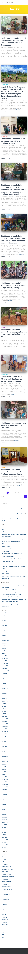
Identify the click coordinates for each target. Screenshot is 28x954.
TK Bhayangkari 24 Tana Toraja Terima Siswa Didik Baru (13, 571)
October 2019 (4, 819)
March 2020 (4, 807)
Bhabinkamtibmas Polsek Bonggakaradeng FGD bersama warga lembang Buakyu (13, 285)
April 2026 (4, 622)
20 (14, 516)
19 (10, 516)
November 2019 (5, 817)
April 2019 (4, 834)
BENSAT (3, 861)
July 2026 (4, 615)
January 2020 (4, 812)
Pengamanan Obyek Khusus (7, 548)
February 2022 (5, 749)
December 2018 (5, 844)
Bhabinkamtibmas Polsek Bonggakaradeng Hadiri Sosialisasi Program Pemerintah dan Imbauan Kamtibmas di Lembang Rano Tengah (14, 189)
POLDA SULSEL (5, 871)
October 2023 (4, 698)
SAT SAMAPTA (5, 924)
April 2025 (4, 653)
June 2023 (4, 708)
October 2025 (4, 638)
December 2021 (5, 754)
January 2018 (4, 847)
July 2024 (4, 675)
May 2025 (4, 650)
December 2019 (5, 814)
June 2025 (4, 648)
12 (10, 513)
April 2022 (4, 744)
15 (21, 513)
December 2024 (5, 663)
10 (2, 513)
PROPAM (3, 909)
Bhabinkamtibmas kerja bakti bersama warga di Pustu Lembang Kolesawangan (13, 141)
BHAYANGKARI (5, 864)
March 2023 (4, 716)
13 (14, 513)
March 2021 (4, 776)
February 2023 (5, 718)
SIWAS (3, 932)
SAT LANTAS (4, 917)
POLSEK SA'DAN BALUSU (7, 889)
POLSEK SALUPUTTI (4, 84)
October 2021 (4, 759)
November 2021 (5, 756)
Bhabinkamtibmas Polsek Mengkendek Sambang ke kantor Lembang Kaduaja (11, 379)
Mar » (5, 520)
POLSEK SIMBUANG (4, 233)
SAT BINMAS (4, 912)
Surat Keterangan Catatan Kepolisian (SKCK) (11, 563)
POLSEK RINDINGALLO (6, 886)
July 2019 (4, 827)
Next (19, 492)
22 (21, 516)
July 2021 (4, 766)
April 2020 (4, 804)
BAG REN (3, 856)
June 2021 (4, 769)
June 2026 (4, 617)
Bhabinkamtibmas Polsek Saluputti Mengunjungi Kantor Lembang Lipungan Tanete (13, 471)
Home (3, 529)
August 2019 (4, 824)
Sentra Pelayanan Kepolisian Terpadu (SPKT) (11, 558)
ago (7, 60)
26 (10, 518)
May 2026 (4, 620)
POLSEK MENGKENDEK (5, 374)
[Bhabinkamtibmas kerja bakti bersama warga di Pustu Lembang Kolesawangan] (14, 125)
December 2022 (5, 723)
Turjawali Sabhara (5, 573)
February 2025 (5, 658)
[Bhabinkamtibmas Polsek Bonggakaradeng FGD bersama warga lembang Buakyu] (14, 270)
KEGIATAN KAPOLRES (6, 866)
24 (2, 518)
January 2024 (4, 691)
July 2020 (4, 796)
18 (6, 516)
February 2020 (5, 809)
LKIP (3, 543)
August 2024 (4, 673)
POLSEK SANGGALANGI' (7, 897)
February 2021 (5, 779)
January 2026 (4, 630)
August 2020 (4, 794)
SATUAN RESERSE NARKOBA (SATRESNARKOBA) (12, 553)
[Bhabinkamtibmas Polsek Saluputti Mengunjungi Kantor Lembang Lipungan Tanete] (14, 456)
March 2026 (4, 625)
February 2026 (5, 628)
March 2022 (4, 746)
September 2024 (5, 670)
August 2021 (4, 764)
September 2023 (5, 701)
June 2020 (4, 799)
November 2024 (5, 665)
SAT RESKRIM (4, 922)
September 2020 (5, 791)
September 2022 (5, 731)
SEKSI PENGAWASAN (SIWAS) (8, 556)
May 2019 (4, 832)
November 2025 (5, 635)
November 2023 (5, 696)
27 (15, 492)
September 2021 (5, 761)
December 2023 (5, 693)
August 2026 (4, 612)
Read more (6, 57)
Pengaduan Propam (6, 546)
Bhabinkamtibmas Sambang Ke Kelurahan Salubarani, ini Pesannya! (13, 425)
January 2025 (4, 660)
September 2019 (5, 822)
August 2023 (4, 703)
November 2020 (5, 786)
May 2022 (4, 741)
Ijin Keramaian (5, 531)
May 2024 (4, 681)
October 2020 (4, 789)
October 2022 (4, 728)
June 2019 (4, 829)
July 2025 (4, 645)
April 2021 (4, 774)
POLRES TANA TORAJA (6, 874)
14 (17, 513)
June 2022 (4, 739)
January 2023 (4, 721)
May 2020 (4, 802)
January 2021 (4, 781)
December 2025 (5, 633)
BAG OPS (3, 854)
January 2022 (4, 751)
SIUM (3, 929)
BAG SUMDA (4, 859)
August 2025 (4, 643)
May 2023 (4, 711)
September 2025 (5, 640)
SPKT (3, 934)
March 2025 (4, 655)
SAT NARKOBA (5, 919)
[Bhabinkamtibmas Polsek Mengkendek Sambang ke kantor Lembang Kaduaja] (14, 363)
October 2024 (4, 668)
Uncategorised (5, 939)
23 (25, 516)
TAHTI (3, 937)
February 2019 (5, 839)
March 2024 (4, 686)
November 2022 (5, 726)
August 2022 (4, 733)
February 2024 (5, 688)
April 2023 (4, 713)
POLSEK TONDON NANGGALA (8, 907)
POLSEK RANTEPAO (6, 884)
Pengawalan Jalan (5, 551)
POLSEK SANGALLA (4, 36)
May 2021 (4, 771)
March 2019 (4, 837)
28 (17, 518)
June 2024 (4, 678)
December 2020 (5, 784)
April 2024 (4, 683)
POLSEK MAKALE (5, 879)
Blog (3, 526)
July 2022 (4, 736)
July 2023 (4, 706)
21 (17, 516)
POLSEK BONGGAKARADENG (6, 182)
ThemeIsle (18, 950)
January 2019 (4, 842)
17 (2, 516)
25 (6, 518)
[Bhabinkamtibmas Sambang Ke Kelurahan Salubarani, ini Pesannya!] (14, 409)
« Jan (2, 520)
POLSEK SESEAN (5, 899)
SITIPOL (3, 927)
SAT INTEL (4, 914)
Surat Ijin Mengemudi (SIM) (7, 561)
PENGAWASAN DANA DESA (7, 869)
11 (6, 513)
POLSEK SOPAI (5, 904)
